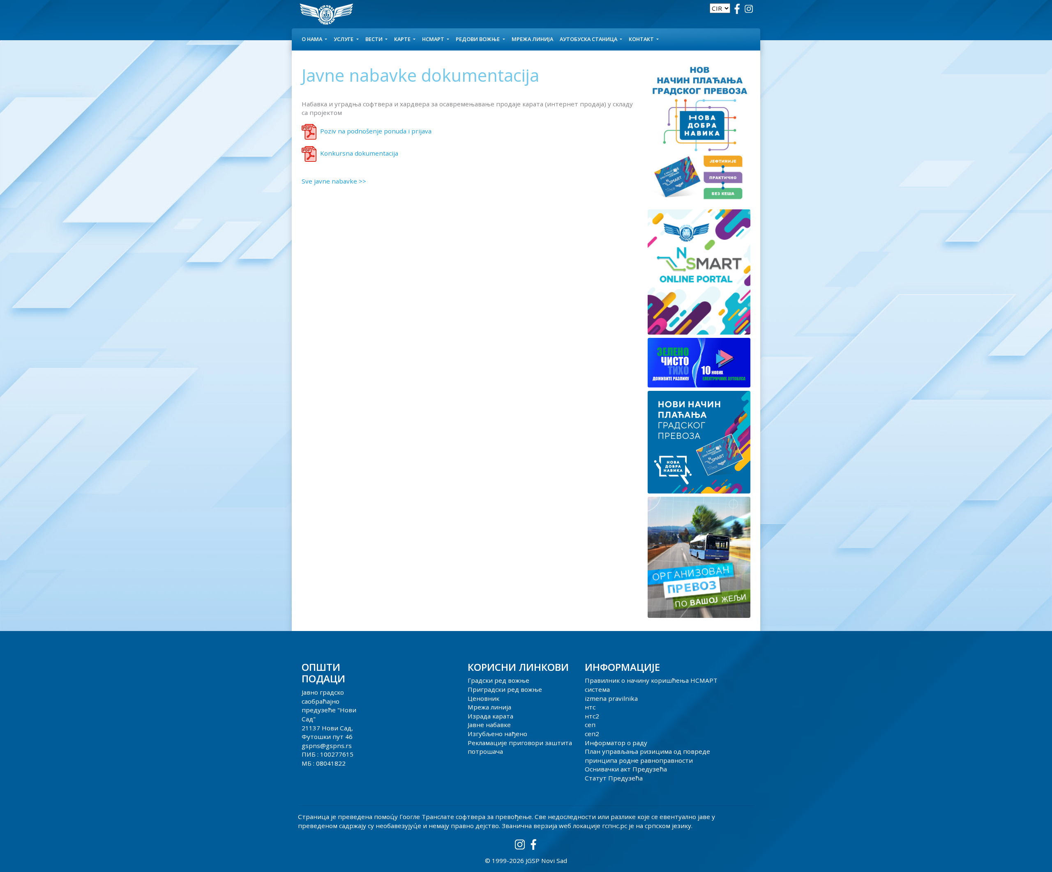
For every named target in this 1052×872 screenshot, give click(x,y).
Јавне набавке (489, 725)
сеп (590, 725)
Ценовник (483, 698)
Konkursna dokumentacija (359, 153)
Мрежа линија (532, 39)
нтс (590, 707)
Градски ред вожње (498, 680)
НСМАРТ (433, 39)
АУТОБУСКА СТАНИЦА (589, 39)
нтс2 (592, 716)
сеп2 (592, 734)
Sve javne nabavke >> (334, 181)
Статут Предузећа (614, 778)
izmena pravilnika (611, 698)
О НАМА (312, 39)
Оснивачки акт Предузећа (626, 769)
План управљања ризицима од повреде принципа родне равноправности (647, 755)
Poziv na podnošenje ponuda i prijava (375, 131)
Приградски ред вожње (505, 689)
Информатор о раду (616, 743)
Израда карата (490, 716)
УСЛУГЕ (344, 39)
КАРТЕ (403, 39)
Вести (374, 39)
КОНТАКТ (642, 39)
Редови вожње (478, 39)
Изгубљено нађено (497, 734)
